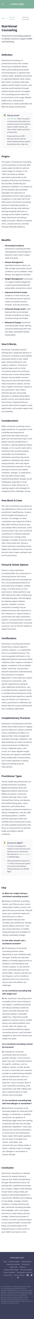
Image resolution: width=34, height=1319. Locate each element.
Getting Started (26, 1262)
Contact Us (22, 1267)
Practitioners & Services (24, 1272)
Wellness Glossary (12, 18)
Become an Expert (26, 1270)
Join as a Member (9, 1272)
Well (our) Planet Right (11, 1270)
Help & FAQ (13, 1267)
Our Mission (25, 1264)
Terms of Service (19, 1275)
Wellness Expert (24, 854)
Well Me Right (12, 119)
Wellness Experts (14, 1262)
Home (3, 18)
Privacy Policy (8, 1275)
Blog (5, 1262)
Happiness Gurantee (13, 1264)
